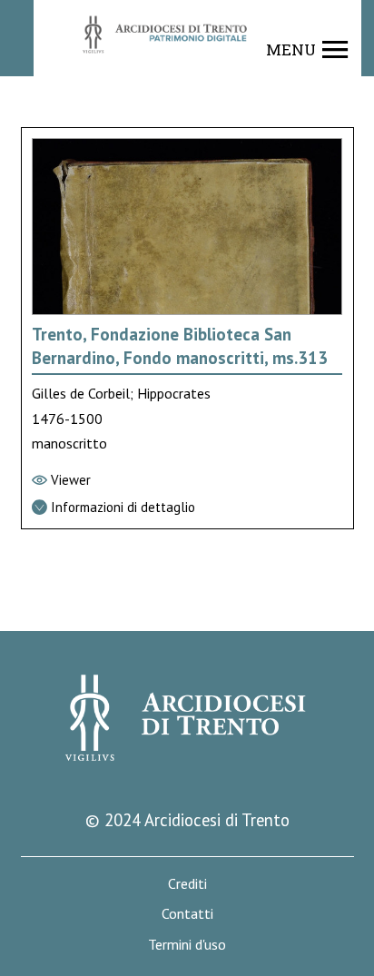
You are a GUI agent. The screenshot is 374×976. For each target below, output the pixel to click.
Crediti (187, 883)
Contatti (187, 913)
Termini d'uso (187, 944)
